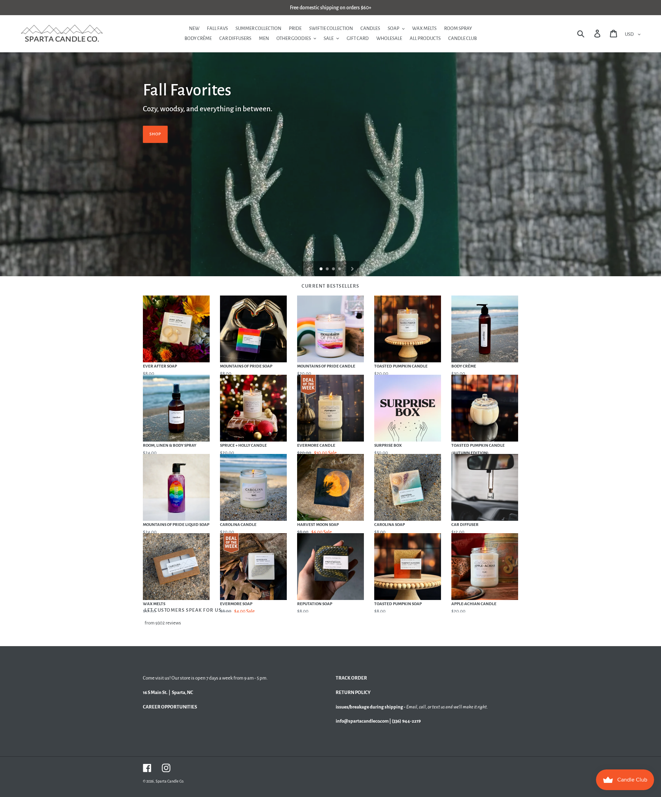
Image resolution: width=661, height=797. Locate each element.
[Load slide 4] (340, 269)
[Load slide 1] (321, 269)
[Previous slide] (309, 268)
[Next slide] (352, 268)
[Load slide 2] (328, 269)
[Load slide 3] (334, 269)
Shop (155, 134)
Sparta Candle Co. (170, 781)
